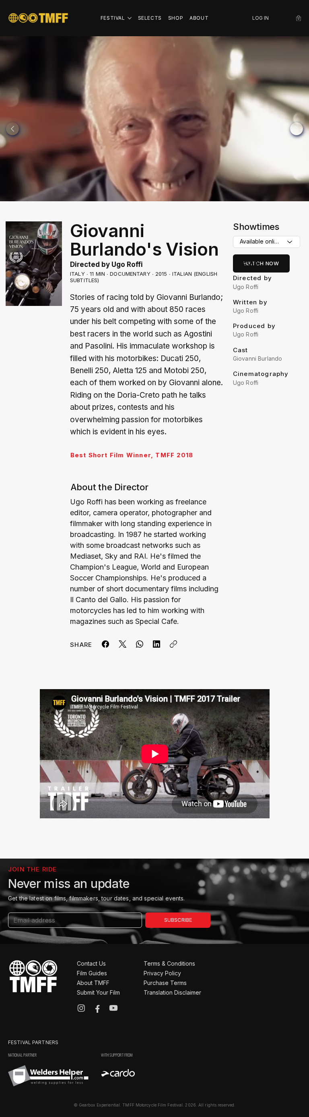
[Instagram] (81, 1008)
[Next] (296, 128)
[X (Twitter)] (122, 644)
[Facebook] (105, 644)
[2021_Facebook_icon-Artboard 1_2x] (97, 1008)
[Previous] (12, 128)
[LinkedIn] (156, 644)
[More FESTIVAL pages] (130, 18)
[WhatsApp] (139, 644)
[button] (298, 18)
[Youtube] (113, 1008)
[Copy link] (173, 644)
